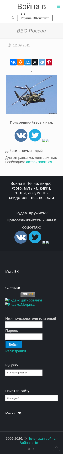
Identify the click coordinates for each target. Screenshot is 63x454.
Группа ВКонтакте (35, 17)
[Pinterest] (49, 62)
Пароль (11, 330)
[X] (35, 62)
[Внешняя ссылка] (21, 141)
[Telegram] (42, 62)
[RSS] (29, 449)
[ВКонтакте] (13, 62)
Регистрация (15, 351)
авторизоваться (39, 162)
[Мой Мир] (27, 62)
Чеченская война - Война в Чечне (39, 440)
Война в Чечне (31, 6)
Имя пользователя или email (30, 318)
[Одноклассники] (20, 62)
